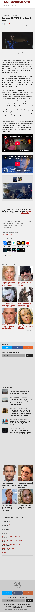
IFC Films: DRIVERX (9, 234)
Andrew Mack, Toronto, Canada (10, 524)
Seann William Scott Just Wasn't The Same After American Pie (9, 484)
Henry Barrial (19, 221)
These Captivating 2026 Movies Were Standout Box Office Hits (25, 326)
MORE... (4, 552)
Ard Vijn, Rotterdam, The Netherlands (12, 528)
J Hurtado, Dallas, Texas (8, 532)
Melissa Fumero (8, 223)
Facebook (18, 593)
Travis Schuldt (7, 227)
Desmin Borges (7, 221)
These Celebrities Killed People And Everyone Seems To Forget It (8, 283)
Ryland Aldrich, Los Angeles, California (12, 544)
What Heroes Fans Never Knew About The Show (24, 507)
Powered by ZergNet (28, 330)
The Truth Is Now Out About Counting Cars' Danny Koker (24, 283)
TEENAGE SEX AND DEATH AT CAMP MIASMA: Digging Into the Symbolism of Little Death (21, 432)
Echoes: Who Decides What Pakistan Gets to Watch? (19, 392)
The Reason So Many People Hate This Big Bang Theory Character (25, 484)
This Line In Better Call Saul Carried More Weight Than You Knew (8, 508)
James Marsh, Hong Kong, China (11, 536)
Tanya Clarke (18, 225)
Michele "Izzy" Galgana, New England (12, 540)
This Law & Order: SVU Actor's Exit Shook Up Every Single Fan (8, 326)
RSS (29, 593)
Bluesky (29, 25)
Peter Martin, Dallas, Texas (9, 520)
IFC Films (28, 221)
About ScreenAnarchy (8, 604)
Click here (29, 211)
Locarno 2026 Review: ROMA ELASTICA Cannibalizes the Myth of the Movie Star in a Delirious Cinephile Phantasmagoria (21, 412)
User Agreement (17, 606)
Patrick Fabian (7, 225)
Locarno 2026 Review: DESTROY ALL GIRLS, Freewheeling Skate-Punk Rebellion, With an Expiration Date (21, 401)
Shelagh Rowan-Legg (8, 548)
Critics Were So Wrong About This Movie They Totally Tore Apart (8, 305)
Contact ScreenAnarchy (23, 604)
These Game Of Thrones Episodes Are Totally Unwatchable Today (25, 305)
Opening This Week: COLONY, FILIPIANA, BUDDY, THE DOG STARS (20, 423)
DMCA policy (25, 213)
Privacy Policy (7, 606)
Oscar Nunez (19, 223)
